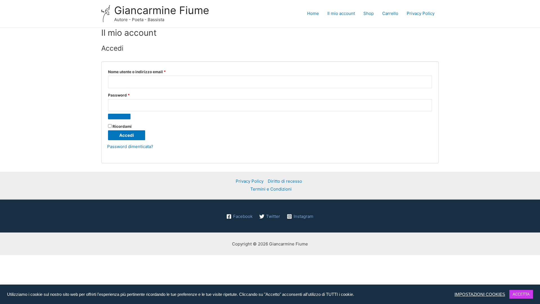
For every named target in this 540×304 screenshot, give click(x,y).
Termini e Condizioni (271, 189)
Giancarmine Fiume (161, 10)
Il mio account (341, 13)
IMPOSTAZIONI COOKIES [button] (479, 294)
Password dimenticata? (130, 146)
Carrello (390, 13)
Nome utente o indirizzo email (145, 71)
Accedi (126, 135)
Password (127, 95)
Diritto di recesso (285, 181)
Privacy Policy (421, 13)
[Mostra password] (119, 116)
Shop (368, 13)
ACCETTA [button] (521, 294)
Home (313, 13)
